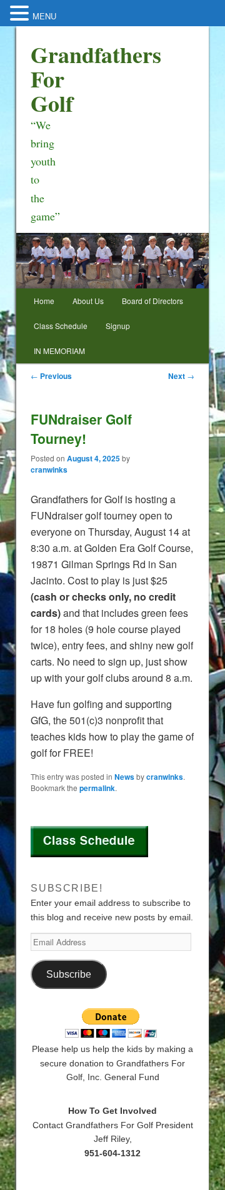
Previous (51, 375)
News (124, 776)
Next (181, 375)
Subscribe (68, 974)
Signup (118, 325)
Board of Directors (152, 300)
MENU (44, 16)
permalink (97, 788)
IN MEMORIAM (59, 350)
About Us (88, 300)
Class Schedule (61, 325)
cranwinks (49, 469)
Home (44, 300)
